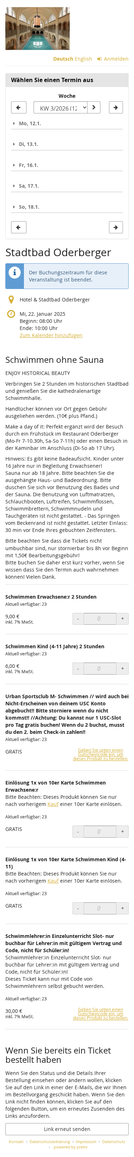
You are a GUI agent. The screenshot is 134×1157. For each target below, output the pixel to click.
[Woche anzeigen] (93, 107)
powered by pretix (71, 1147)
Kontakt (16, 1141)
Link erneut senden (67, 1129)
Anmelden (116, 58)
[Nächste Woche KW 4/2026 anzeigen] (116, 107)
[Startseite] (37, 28)
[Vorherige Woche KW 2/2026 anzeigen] (18, 107)
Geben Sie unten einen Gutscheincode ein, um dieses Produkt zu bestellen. (100, 754)
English (83, 58)
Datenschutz (113, 1141)
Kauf (53, 804)
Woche (67, 95)
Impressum (86, 1141)
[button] (67, 123)
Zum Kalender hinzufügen (51, 335)
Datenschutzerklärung (50, 1141)
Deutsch (63, 58)
